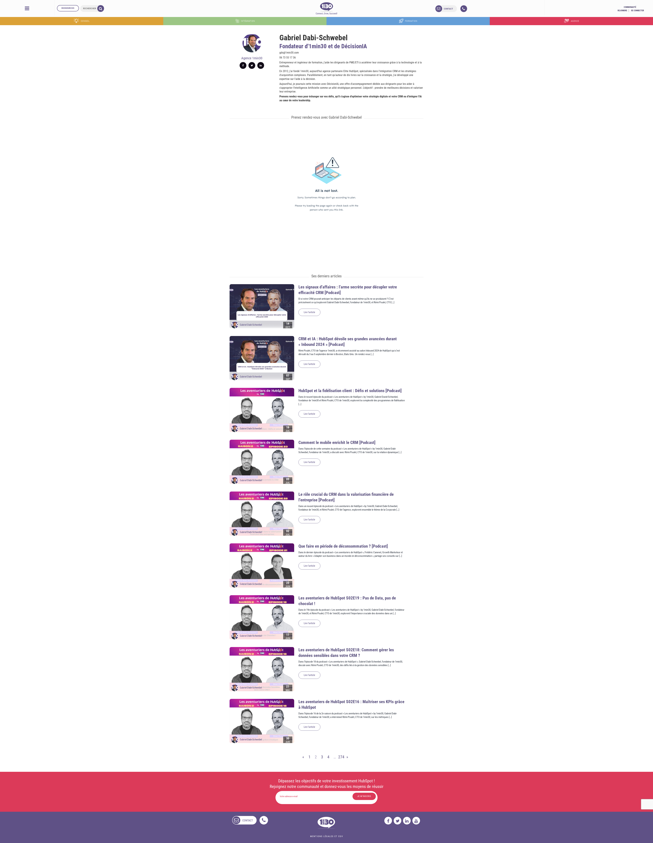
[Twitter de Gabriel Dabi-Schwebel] (251, 65)
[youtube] (416, 820)
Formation (411, 21)
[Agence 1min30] (326, 8)
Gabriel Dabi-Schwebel (251, 324)
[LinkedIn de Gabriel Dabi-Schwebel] (260, 65)
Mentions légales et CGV (326, 836)
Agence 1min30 (251, 58)
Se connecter (637, 10)
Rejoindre (622, 10)
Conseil (85, 21)
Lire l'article (309, 312)
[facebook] (388, 820)
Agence (575, 21)
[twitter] (397, 820)
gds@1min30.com (289, 52)
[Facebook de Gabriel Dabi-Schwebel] (243, 65)
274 (341, 757)
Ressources (68, 8)
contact (448, 9)
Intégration (248, 21)
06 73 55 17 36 (287, 57)
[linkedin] (407, 820)
